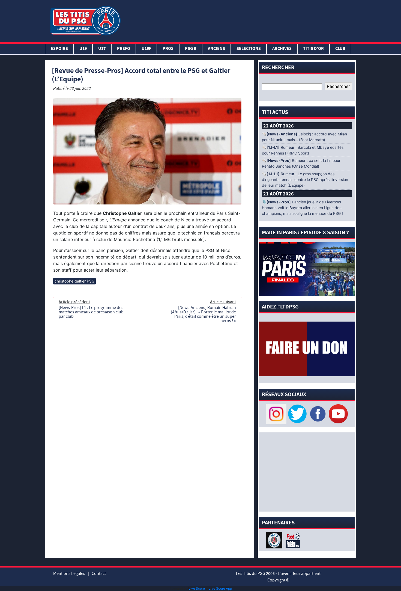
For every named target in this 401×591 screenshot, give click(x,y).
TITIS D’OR (313, 49)
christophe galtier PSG (74, 281)
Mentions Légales (69, 573)
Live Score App (220, 588)
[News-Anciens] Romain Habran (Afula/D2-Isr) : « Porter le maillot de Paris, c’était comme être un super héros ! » (203, 314)
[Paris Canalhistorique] (275, 539)
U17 (102, 49)
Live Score (196, 588)
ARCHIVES (282, 49)
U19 (83, 49)
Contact (99, 573)
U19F (146, 49)
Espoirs (59, 49)
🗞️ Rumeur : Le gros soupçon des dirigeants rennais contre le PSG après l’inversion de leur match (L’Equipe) (305, 180)
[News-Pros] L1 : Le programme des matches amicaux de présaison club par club (91, 312)
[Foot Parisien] (292, 539)
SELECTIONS (249, 49)
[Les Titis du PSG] (85, 20)
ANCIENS (216, 49)
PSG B (190, 49)
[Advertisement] (239, 20)
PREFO (123, 49)
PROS (168, 49)
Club (340, 49)
